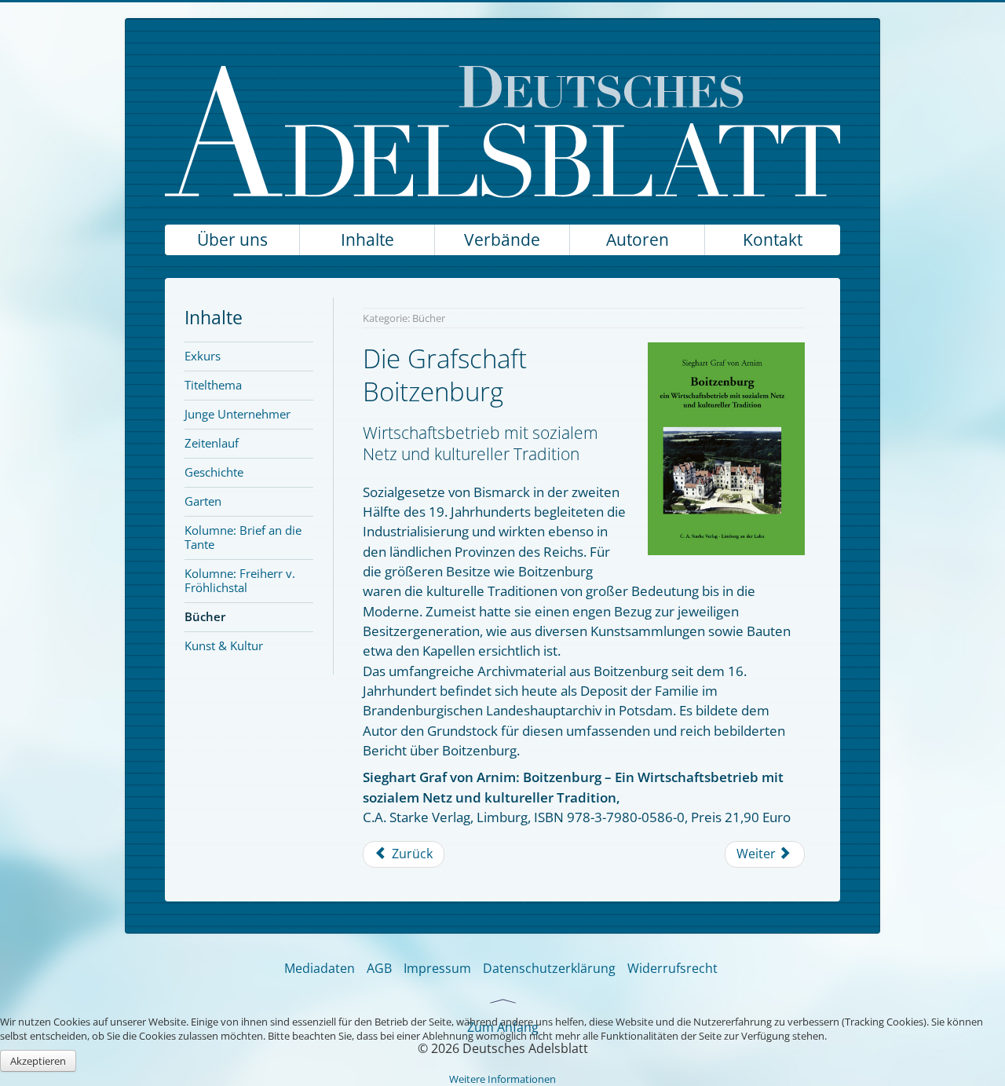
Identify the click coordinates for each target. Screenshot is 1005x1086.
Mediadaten (319, 968)
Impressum (437, 968)
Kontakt (772, 239)
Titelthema (213, 385)
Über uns (232, 239)
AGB (379, 968)
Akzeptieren (38, 1061)
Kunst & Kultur (224, 645)
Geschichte (214, 472)
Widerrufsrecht (672, 968)
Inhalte (367, 239)
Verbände (502, 239)
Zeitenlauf (212, 443)
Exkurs (203, 356)
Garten (203, 501)
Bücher (205, 616)
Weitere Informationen (502, 1079)
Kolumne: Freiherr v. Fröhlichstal (240, 580)
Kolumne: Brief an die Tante (243, 537)
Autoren (637, 239)
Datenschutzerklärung (549, 968)
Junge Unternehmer (238, 414)
